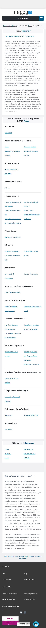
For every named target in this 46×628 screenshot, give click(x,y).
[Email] (21, 612)
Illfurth (7, 458)
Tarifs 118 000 (6, 579)
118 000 (10, 618)
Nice (26, 556)
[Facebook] (25, 612)
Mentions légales (29, 579)
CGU (3, 574)
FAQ (25, 574)
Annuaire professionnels (9, 594)
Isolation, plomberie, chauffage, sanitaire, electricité (30, 356)
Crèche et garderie (30, 147)
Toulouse (21, 556)
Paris (5, 556)
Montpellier (23, 558)
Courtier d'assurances (31, 274)
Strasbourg (38, 556)
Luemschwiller (28, 449)
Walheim (27, 458)
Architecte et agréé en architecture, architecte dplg (12, 256)
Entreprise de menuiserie (12, 292)
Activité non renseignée (31, 415)
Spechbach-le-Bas (29, 454)
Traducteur (8, 415)
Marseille (11, 556)
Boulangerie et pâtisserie (12, 237)
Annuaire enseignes (8, 599)
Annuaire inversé (29, 599)
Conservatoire (9, 429)
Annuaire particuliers (30, 594)
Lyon (16, 556)
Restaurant (8, 133)
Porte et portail (29, 210)
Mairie (7, 147)
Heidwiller (8, 454)
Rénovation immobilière (31, 364)
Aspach (7, 449)
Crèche (7, 188)
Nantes (31, 556)
